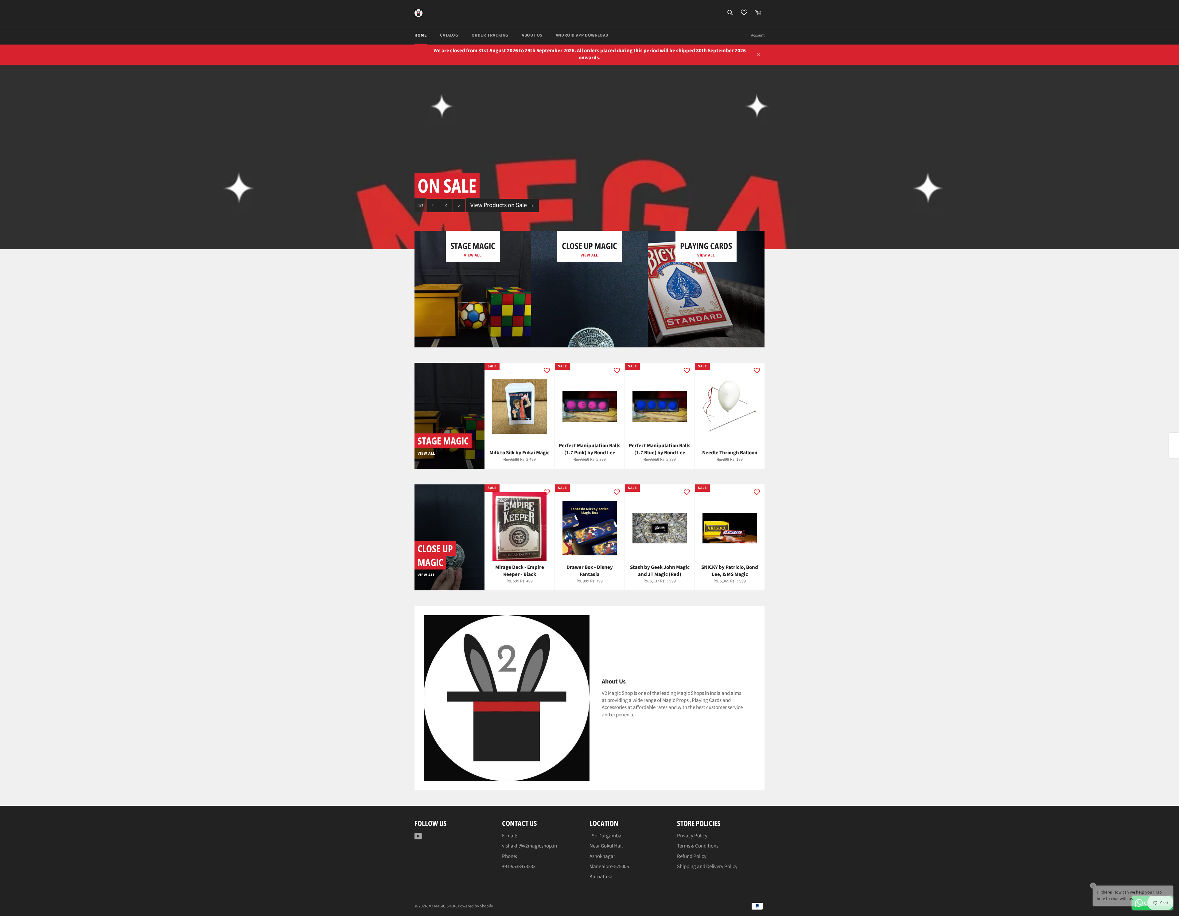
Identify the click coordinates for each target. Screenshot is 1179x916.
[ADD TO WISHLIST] (547, 370)
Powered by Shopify (475, 906)
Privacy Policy (692, 836)
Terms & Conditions (697, 846)
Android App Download (582, 35)
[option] (589, 157)
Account (758, 35)
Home (420, 35)
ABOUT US (532, 35)
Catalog (449, 35)
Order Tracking (490, 35)
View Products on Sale (502, 217)
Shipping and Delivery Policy (707, 866)
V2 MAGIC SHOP (442, 906)
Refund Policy (691, 856)
